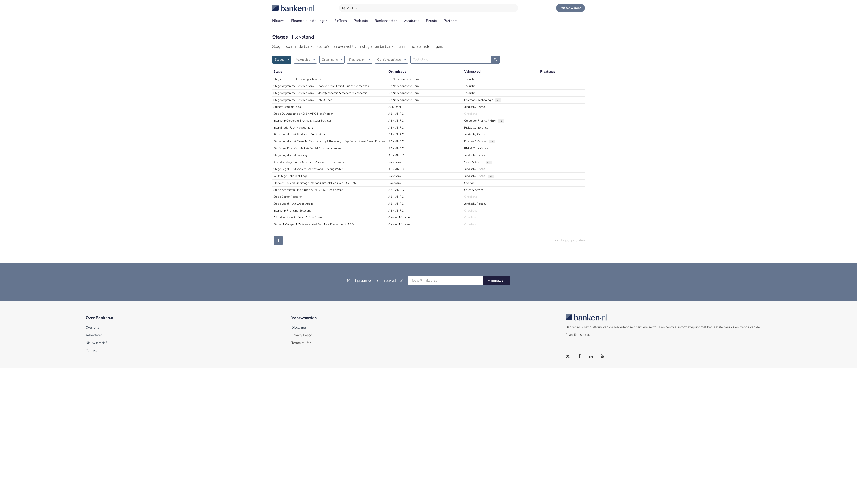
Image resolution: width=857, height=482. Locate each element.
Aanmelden (496, 280)
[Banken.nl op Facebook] (579, 356)
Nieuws (278, 20)
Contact (91, 350)
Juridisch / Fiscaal (475, 107)
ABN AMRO (396, 114)
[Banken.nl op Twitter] (568, 356)
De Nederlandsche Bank (403, 79)
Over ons (92, 327)
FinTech (340, 20)
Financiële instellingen (309, 20)
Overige (469, 183)
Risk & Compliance (476, 128)
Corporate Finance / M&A (480, 121)
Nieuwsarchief (96, 343)
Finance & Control (475, 141)
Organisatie (330, 60)
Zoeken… (352, 8)
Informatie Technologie (478, 100)
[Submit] (495, 60)
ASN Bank (394, 107)
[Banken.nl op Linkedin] (591, 356)
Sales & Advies (473, 162)
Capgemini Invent (399, 218)
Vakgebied (303, 60)
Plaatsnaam (357, 60)
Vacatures (411, 20)
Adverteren (94, 335)
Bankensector (386, 20)
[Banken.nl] (282, 5)
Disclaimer (299, 327)
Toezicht (469, 79)
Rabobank (394, 162)
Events (431, 20)
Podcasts (361, 20)
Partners (451, 20)
